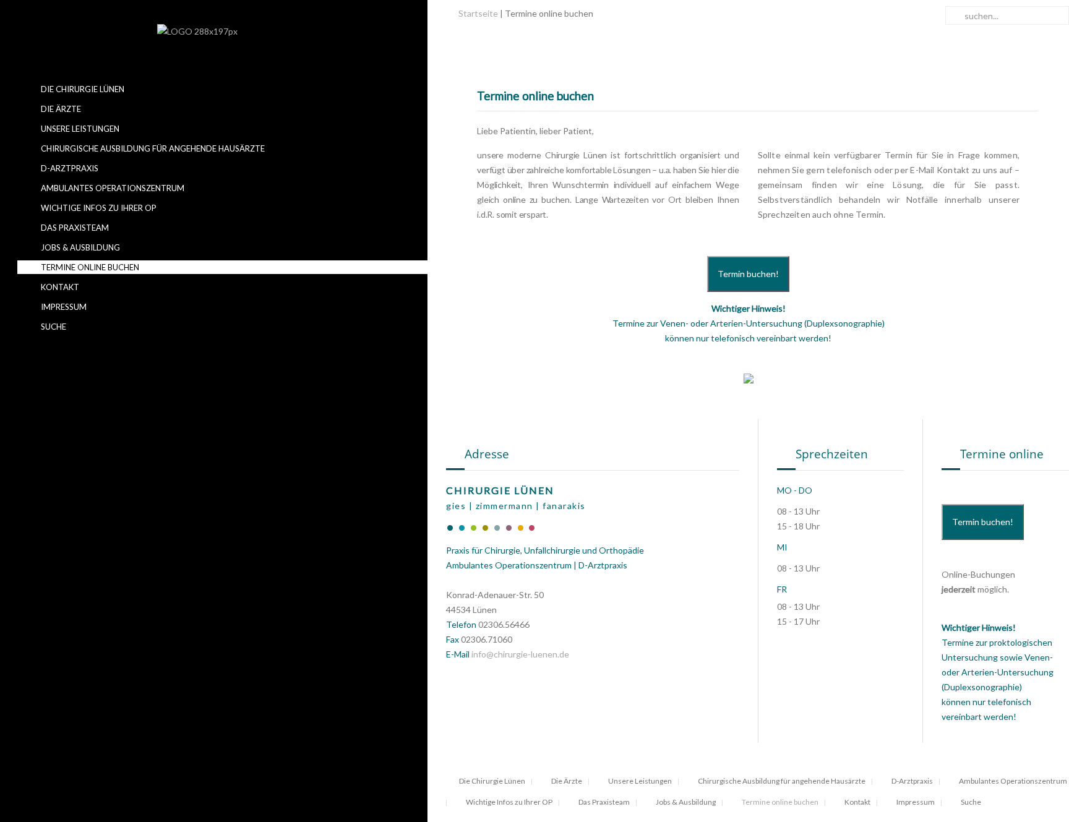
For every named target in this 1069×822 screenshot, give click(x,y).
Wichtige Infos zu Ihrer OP (98, 208)
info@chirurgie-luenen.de (520, 654)
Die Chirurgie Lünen (81, 89)
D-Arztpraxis (68, 168)
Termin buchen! (748, 273)
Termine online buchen (89, 267)
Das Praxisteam (74, 228)
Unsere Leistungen (79, 129)
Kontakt (59, 287)
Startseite (478, 13)
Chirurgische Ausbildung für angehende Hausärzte (152, 148)
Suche (52, 327)
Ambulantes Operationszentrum (111, 188)
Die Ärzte (60, 109)
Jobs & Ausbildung (79, 247)
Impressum (63, 307)
